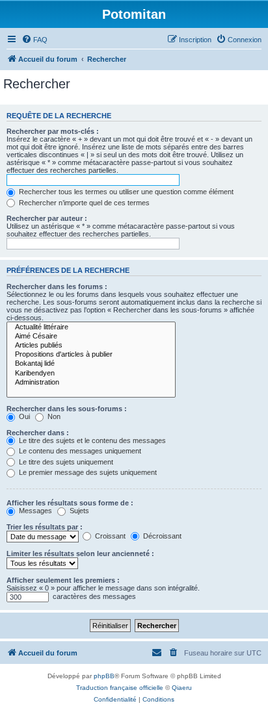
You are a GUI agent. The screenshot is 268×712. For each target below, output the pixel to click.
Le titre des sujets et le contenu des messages (91, 440)
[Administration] (91, 382)
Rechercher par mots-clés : (53, 131)
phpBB (104, 676)
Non (53, 416)
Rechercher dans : (38, 433)
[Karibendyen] (91, 373)
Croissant (109, 536)
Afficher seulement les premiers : (63, 580)
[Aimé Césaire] (91, 336)
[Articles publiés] (91, 345)
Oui (23, 416)
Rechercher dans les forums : (57, 286)
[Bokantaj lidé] (91, 363)
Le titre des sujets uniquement (65, 462)
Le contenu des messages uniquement (79, 451)
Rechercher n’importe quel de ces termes (83, 203)
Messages (34, 511)
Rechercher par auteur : (47, 218)
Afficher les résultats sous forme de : (70, 503)
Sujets (78, 511)
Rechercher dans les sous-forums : (67, 409)
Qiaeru (182, 687)
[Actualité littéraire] (91, 327)
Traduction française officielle (119, 687)
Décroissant (161, 536)
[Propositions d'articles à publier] (91, 354)
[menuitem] (34, 39)
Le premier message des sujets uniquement (87, 472)
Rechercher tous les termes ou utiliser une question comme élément (125, 192)
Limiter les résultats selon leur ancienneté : (80, 553)
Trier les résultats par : (45, 527)
